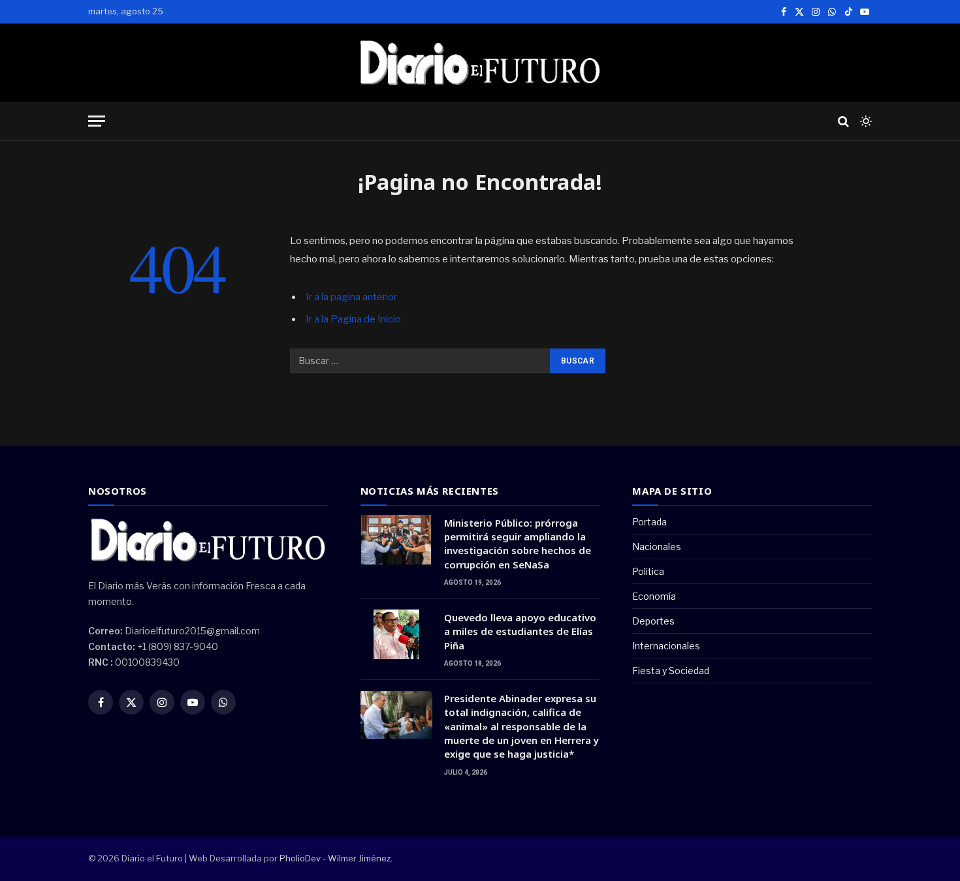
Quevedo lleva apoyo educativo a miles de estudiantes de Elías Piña (520, 631)
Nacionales (656, 546)
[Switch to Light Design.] (864, 121)
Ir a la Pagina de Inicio (353, 319)
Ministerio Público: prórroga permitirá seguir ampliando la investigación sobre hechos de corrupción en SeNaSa (517, 543)
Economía (654, 596)
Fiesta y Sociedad (670, 670)
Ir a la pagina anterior (351, 297)
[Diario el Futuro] (480, 62)
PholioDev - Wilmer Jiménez (335, 858)
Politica (648, 571)
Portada (649, 521)
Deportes (653, 620)
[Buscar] (843, 121)
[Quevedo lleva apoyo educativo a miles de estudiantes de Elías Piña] (396, 634)
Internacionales (666, 645)
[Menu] (96, 121)
